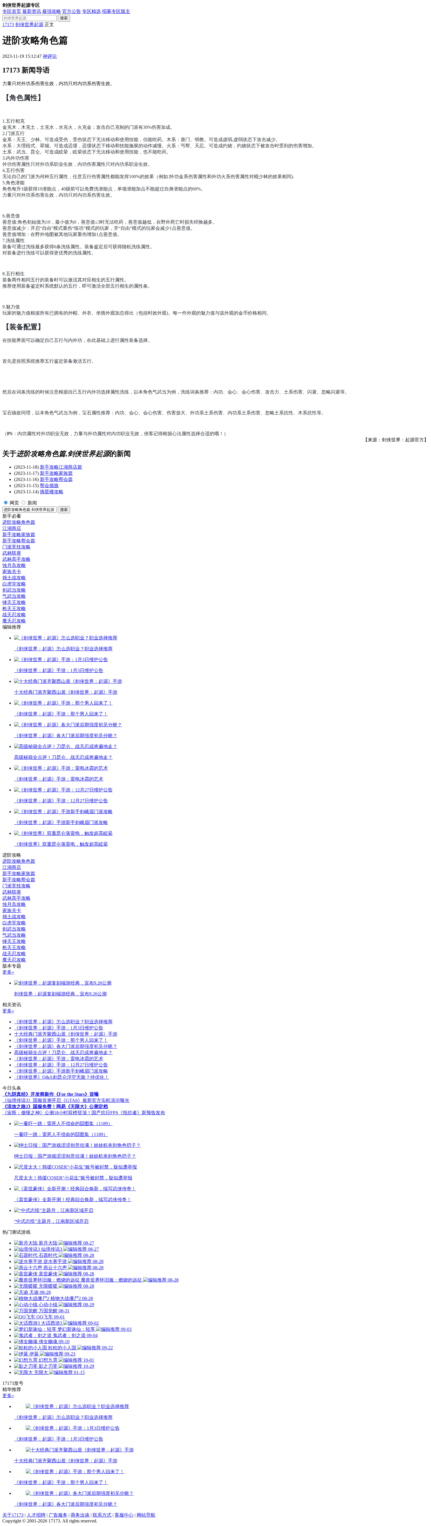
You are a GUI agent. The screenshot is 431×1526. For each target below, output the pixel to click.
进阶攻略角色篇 (18, 522)
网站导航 (146, 1515)
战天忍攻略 (14, 614)
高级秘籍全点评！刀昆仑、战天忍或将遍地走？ (63, 1052)
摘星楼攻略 (51, 491)
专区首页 (11, 11)
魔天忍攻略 (14, 620)
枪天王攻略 (14, 608)
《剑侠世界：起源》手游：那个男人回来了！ (61, 1040)
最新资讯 (31, 11)
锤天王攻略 (14, 602)
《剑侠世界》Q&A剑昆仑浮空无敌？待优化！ (61, 1077)
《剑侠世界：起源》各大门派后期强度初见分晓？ (65, 1046)
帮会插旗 (49, 485)
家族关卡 (11, 571)
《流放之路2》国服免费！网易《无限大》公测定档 (55, 1106)
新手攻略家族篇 (56, 473)
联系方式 (102, 1515)
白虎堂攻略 (14, 583)
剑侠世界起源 (29, 24)
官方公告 (71, 11)
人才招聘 (36, 1515)
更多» (8, 972)
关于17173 (12, 1515)
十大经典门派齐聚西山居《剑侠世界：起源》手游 (65, 1034)
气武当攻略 (14, 596)
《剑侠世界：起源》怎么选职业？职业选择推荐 (63, 1021)
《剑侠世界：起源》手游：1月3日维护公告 (58, 1027)
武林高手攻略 (16, 559)
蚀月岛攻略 (14, 565)
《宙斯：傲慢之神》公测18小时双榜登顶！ (46, 1112)
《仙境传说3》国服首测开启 (31, 1100)
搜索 (64, 18)
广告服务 (58, 1515)
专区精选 (91, 11)
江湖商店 (11, 528)
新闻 (32, 502)
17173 (8, 24)
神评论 (50, 56)
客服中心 (124, 1515)
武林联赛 (11, 553)
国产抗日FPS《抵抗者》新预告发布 (128, 1112)
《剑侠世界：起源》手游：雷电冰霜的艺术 (58, 1058)
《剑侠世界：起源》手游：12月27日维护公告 (61, 1064)
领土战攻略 (14, 577)
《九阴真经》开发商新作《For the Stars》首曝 (50, 1094)
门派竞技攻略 (16, 546)
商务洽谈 (80, 1515)
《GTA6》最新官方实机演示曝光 (95, 1100)
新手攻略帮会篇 (56, 479)
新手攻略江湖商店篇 (61, 467)
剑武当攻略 (14, 590)
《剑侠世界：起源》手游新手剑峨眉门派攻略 (61, 1070)
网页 (14, 502)
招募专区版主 (116, 11)
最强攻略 (51, 11)
